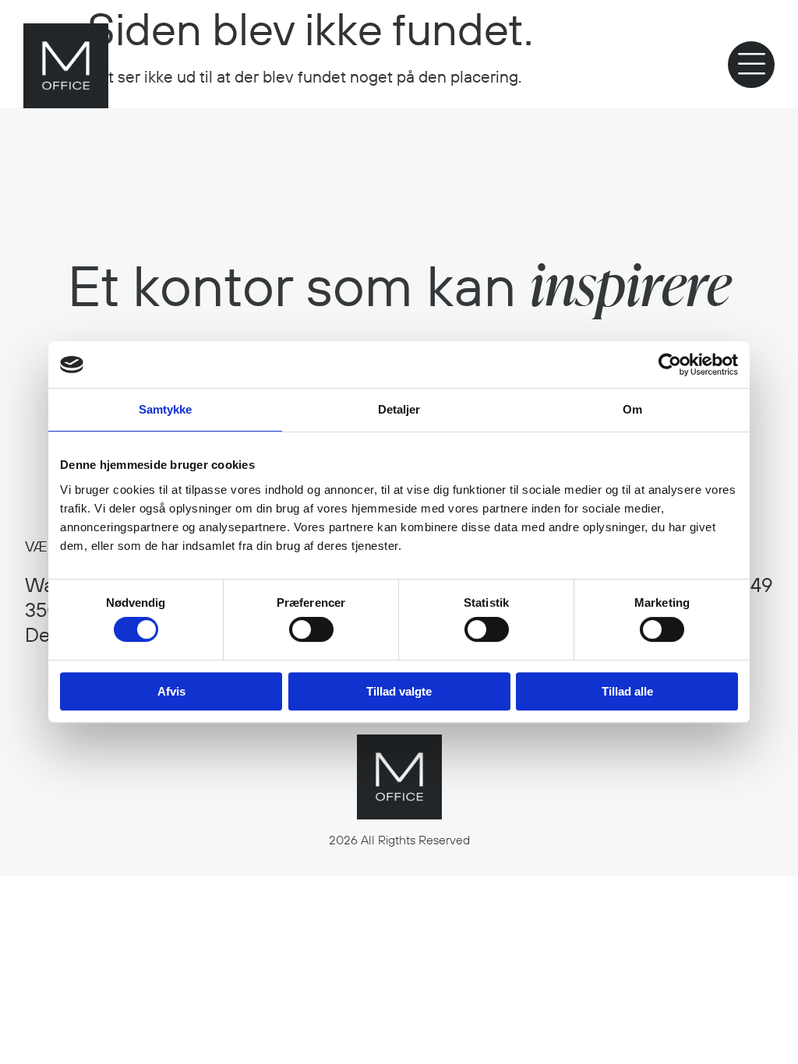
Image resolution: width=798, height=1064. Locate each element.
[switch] (311, 629)
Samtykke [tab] (165, 409)
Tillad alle (627, 691)
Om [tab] (632, 409)
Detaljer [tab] (399, 409)
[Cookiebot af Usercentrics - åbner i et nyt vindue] (670, 364)
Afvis (171, 691)
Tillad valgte (399, 691)
